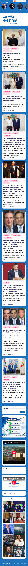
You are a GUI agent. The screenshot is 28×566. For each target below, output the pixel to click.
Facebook (6, 469)
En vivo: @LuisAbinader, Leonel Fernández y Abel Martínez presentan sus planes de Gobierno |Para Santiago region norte (14, 334)
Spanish (18, 1)
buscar (22, 412)
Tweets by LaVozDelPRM (9, 493)
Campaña (6, 48)
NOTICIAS (6, 94)
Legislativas (7, 91)
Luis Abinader (7, 50)
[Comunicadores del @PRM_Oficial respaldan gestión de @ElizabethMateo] (19, 540)
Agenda (6, 180)
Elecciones (6, 235)
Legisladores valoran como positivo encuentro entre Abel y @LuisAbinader (14, 98)
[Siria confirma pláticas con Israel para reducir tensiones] (8, 517)
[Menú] (25, 19)
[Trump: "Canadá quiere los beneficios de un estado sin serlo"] (8, 506)
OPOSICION (7, 135)
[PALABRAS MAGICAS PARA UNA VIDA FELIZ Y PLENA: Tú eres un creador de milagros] (19, 506)
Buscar (5, 408)
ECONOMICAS (14, 48)
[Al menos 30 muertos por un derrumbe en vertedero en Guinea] (8, 540)
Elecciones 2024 (16, 235)
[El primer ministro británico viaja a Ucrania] (8, 551)
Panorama (6, 379)
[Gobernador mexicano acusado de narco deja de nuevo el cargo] (19, 551)
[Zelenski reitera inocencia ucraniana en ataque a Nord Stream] (19, 529)
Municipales (7, 377)
